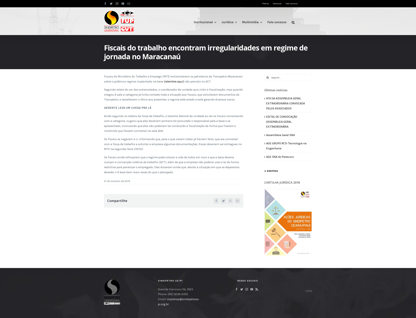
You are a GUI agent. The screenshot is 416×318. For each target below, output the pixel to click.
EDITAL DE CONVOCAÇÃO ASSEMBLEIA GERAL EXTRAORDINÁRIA (281, 121)
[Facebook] (236, 289)
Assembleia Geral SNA (280, 135)
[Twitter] (241, 289)
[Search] (293, 22)
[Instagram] (246, 289)
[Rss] (256, 289)
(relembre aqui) (174, 81)
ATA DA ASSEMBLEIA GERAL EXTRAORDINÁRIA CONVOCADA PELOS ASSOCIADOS (285, 103)
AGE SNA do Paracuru (280, 157)
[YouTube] (251, 289)
